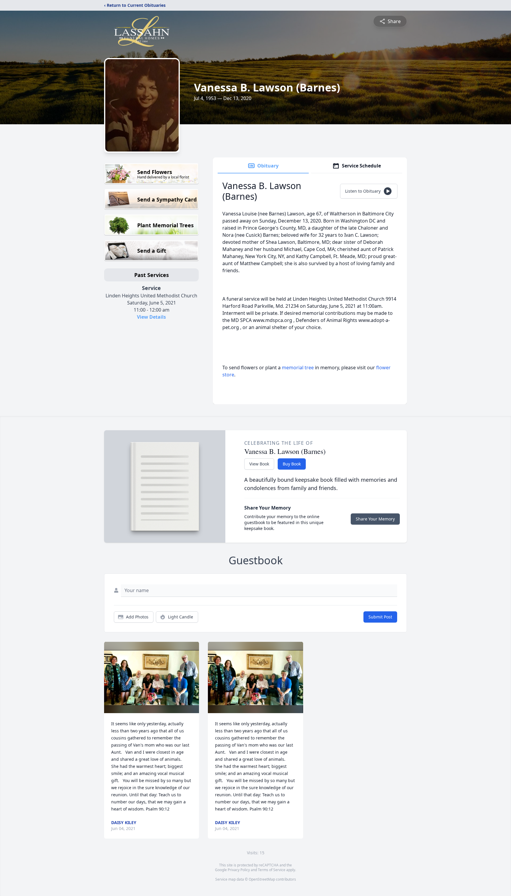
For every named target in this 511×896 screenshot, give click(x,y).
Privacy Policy (239, 869)
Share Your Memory (375, 519)
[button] (151, 677)
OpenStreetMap (262, 879)
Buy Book (292, 464)
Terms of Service (271, 869)
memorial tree (298, 367)
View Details (151, 317)
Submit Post (380, 617)
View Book (259, 464)
